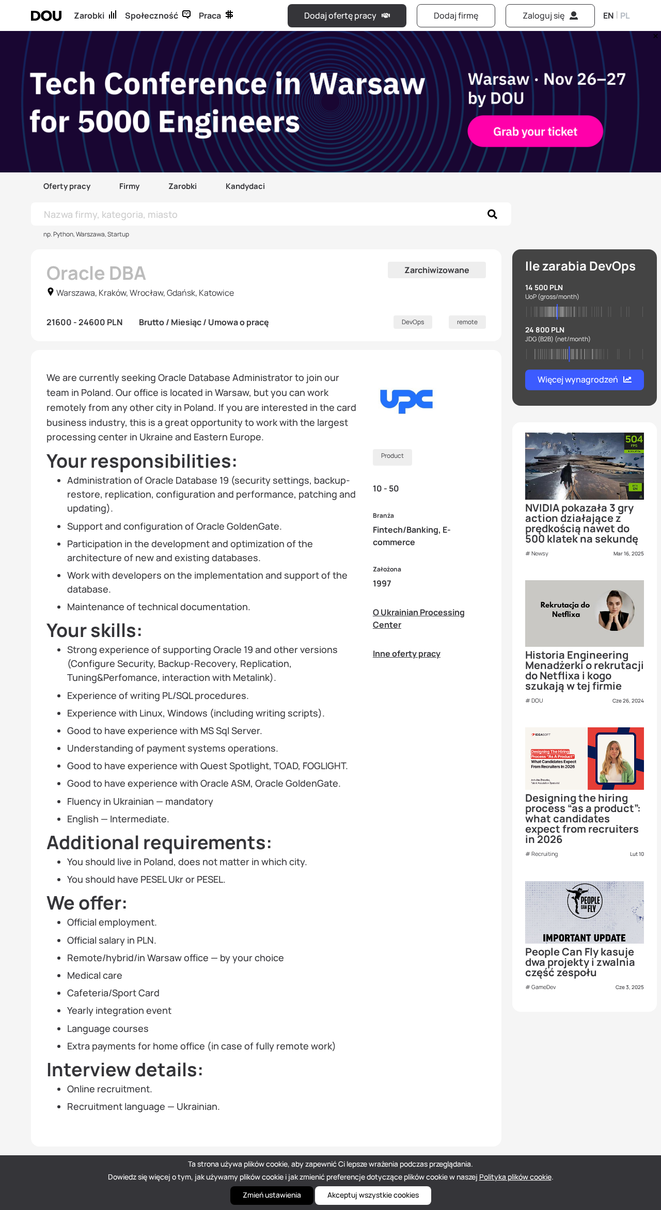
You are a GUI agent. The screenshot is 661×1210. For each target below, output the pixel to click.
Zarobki (89, 15)
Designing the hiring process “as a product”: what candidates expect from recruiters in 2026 (583, 818)
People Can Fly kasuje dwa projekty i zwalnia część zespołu (580, 962)
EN (608, 15)
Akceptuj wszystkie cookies (373, 1195)
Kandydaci (245, 186)
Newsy (539, 553)
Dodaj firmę (456, 15)
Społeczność (151, 15)
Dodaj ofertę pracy (340, 15)
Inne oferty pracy (406, 653)
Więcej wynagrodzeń (578, 379)
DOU (537, 700)
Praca (210, 15)
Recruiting (544, 853)
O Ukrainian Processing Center (419, 618)
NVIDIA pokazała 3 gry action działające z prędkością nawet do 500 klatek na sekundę (581, 523)
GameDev (543, 987)
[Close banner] (654, 33)
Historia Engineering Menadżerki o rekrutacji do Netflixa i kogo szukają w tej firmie (584, 670)
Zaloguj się (543, 15)
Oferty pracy (66, 186)
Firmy (129, 186)
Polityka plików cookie (515, 1177)
